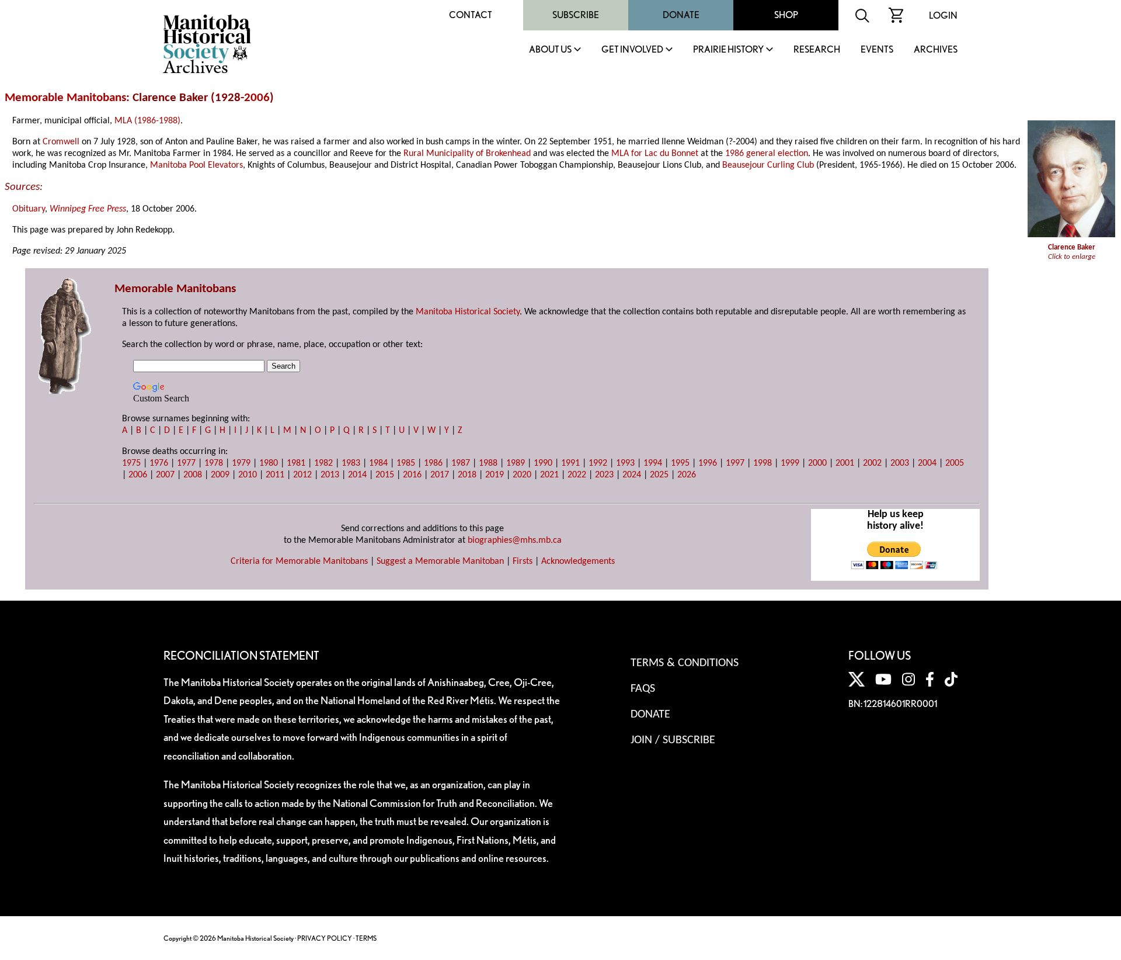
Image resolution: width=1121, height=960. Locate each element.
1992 (598, 463)
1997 (735, 463)
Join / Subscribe (673, 740)
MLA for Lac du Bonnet (654, 153)
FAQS (643, 689)
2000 (817, 463)
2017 (439, 475)
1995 (680, 463)
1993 (625, 463)
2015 (384, 475)
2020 (522, 475)
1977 (186, 463)
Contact (470, 14)
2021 (549, 475)
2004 (927, 463)
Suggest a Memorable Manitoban (440, 561)
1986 (433, 463)
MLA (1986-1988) (147, 121)
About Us (550, 50)
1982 (323, 463)
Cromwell (61, 142)
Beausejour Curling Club (768, 165)
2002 (872, 463)
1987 (460, 463)
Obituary (28, 209)
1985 (405, 463)
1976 (158, 463)
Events (877, 50)
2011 (275, 475)
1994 (652, 463)
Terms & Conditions (685, 663)
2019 (494, 475)
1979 (241, 463)
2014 (357, 475)
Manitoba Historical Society (468, 312)
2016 (412, 475)
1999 (790, 463)
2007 (165, 475)
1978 (213, 463)
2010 (247, 475)
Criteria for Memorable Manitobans (299, 561)
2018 (467, 475)
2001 (844, 463)
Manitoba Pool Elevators (196, 165)
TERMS (366, 938)
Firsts (522, 561)
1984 (378, 463)
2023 (604, 475)
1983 (351, 463)
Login (943, 15)
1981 (296, 463)
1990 (543, 463)
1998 (762, 463)
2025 (659, 475)
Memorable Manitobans (65, 98)
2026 (686, 475)
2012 (302, 475)
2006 (257, 98)
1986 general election (766, 153)
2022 (577, 475)
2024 (631, 475)
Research (816, 50)
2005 (954, 463)
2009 (220, 475)
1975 (131, 463)
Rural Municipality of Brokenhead (467, 153)
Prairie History (728, 50)
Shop (786, 14)
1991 (570, 463)
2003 (899, 463)
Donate (681, 14)
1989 (515, 463)
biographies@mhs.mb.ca (515, 540)
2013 (330, 475)
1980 (268, 463)
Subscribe (575, 14)
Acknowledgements (578, 561)
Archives (936, 50)
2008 (192, 475)
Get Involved (632, 50)
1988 (488, 463)
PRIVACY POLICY (324, 938)
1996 (707, 463)
